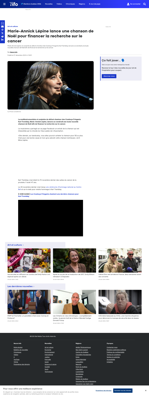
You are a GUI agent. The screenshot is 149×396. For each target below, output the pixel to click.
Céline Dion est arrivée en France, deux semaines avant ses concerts (120, 275)
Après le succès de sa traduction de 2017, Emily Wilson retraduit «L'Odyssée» (73, 275)
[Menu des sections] (4, 4)
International (49, 354)
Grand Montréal (81, 359)
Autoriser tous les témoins (122, 390)
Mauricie (78, 364)
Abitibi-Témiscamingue (83, 347)
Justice (47, 357)
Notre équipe (18, 347)
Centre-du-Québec (82, 352)
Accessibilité (111, 359)
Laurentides (80, 371)
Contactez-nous (112, 347)
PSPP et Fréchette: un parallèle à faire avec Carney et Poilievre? (28, 317)
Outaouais (79, 376)
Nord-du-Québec (81, 367)
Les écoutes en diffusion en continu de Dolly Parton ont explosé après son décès (29, 275)
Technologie (49, 371)
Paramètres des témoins (22, 364)
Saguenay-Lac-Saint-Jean (84, 384)
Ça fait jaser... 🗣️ (113, 60)
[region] (74, 390)
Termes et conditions (114, 354)
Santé (47, 362)
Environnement (50, 352)
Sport (46, 369)
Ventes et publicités (113, 357)
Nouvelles (49, 4)
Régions (82, 4)
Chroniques (70, 4)
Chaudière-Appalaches (83, 354)
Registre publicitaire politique (116, 350)
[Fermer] (146, 390)
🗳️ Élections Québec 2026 (31, 4)
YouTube (16, 359)
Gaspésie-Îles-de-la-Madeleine (86, 381)
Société (47, 367)
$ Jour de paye (94, 4)
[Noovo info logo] (14, 4)
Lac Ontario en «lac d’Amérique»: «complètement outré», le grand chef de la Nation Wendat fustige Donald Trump (72, 318)
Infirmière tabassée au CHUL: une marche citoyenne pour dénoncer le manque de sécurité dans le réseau (119, 317)
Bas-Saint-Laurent (82, 350)
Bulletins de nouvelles (21, 350)
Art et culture (13, 26)
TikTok (16, 362)
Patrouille (48, 359)
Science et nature (50, 364)
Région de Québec (82, 379)
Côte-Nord (79, 369)
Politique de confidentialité (115, 352)
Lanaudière (79, 362)
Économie (48, 350)
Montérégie (79, 374)
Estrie (77, 357)
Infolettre (110, 362)
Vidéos (59, 4)
